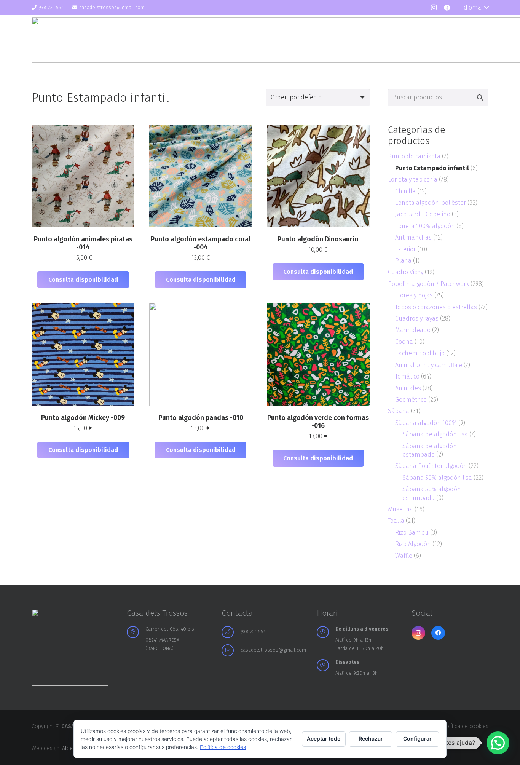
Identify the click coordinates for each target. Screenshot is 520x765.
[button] (475, 8)
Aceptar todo (324, 738)
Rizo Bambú (412, 532)
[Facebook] (447, 8)
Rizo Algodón (413, 544)
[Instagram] (433, 8)
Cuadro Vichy (405, 272)
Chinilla (405, 191)
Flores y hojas (414, 295)
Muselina (400, 509)
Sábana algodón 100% (426, 422)
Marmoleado (413, 330)
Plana (403, 260)
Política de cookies (465, 726)
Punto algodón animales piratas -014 (83, 243)
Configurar (417, 738)
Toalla (396, 520)
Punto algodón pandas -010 (200, 418)
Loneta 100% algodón (425, 226)
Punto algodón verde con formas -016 (318, 422)
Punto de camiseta (414, 156)
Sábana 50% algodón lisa (437, 477)
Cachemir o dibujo (420, 353)
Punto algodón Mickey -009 (83, 418)
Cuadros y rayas (417, 318)
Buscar (479, 97)
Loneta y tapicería (412, 179)
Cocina (404, 341)
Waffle (403, 555)
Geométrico (411, 399)
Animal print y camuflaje (428, 365)
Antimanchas (413, 237)
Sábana (398, 411)
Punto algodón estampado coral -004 (200, 243)
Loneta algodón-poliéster (430, 202)
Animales (408, 388)
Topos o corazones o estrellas (436, 307)
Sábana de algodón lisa (435, 434)
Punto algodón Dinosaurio (318, 239)
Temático (407, 376)
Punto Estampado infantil (432, 168)
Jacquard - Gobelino (422, 214)
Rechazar (371, 738)
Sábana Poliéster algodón (431, 466)
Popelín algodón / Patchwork (428, 283)
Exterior (405, 249)
